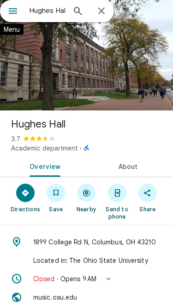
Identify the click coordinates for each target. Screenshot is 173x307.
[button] (86, 279)
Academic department (44, 148)
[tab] (43, 166)
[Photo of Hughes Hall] (86, 55)
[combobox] (47, 10)
